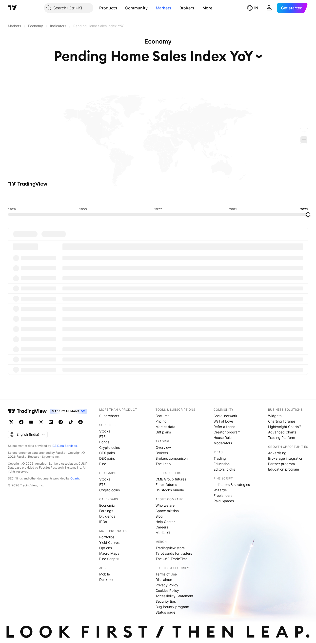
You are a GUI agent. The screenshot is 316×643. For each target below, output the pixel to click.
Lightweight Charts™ (284, 427)
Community (136, 7)
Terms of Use (166, 574)
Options (105, 548)
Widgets (274, 416)
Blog (159, 516)
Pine (102, 464)
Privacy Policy (167, 585)
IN (256, 7)
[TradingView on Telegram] (60, 422)
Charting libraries (282, 421)
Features (162, 416)
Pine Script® (109, 559)
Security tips (166, 601)
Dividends (107, 516)
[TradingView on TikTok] (70, 422)
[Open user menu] (269, 8)
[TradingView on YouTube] (31, 422)
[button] (121, 8)
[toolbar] (158, 197)
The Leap (163, 464)
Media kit (163, 532)
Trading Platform (281, 437)
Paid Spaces (224, 501)
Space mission (167, 511)
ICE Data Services (64, 446)
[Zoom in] (303, 131)
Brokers (187, 7)
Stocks (104, 431)
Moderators (223, 443)
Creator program (227, 432)
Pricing (161, 421)
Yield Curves (109, 542)
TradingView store (170, 548)
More (207, 7)
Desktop (106, 579)
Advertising (277, 453)
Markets (164, 7)
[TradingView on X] (11, 422)
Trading (220, 458)
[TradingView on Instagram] (41, 422)
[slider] (308, 214)
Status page (165, 612)
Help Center (165, 522)
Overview (163, 447)
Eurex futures (166, 484)
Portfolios (106, 537)
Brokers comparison (172, 458)
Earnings (106, 511)
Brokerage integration (285, 458)
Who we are (165, 505)
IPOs (103, 522)
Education (222, 464)
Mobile (104, 574)
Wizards (220, 490)
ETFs (103, 436)
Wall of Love (223, 421)
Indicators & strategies (232, 484)
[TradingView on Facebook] (21, 422)
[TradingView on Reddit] (80, 422)
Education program (283, 469)
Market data (165, 427)
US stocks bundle (170, 490)
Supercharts (109, 416)
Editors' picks (224, 469)
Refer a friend (225, 427)
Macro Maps (109, 553)
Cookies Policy (167, 590)
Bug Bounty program (172, 607)
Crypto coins (109, 447)
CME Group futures (171, 479)
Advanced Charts (282, 432)
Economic (107, 505)
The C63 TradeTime (172, 559)
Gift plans (163, 432)
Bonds (104, 442)
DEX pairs (107, 458)
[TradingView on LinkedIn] (50, 422)
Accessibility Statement (174, 596)
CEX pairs (107, 453)
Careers (162, 527)
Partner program (281, 464)
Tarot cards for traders (174, 553)
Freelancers (223, 495)
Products (108, 7)
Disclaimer (164, 579)
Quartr (74, 478)
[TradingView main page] (12, 7)
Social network (225, 416)
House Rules (223, 437)
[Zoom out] (303, 139)
